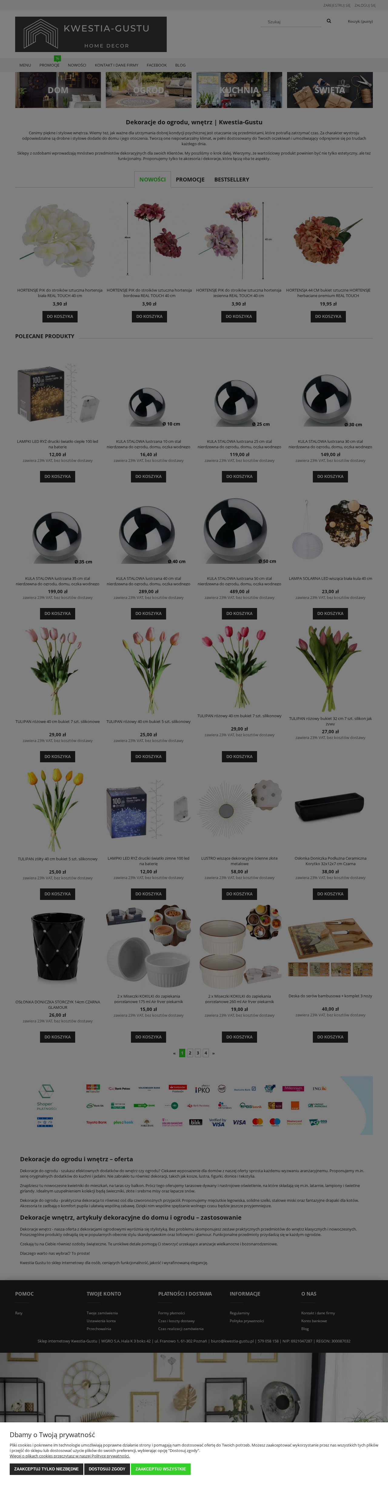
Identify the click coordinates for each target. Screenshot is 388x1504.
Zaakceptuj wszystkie (160, 1469)
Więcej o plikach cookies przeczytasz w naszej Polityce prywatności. (70, 1456)
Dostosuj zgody (107, 1469)
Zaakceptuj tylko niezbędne (46, 1469)
